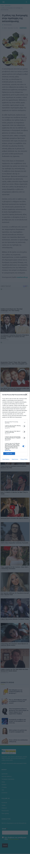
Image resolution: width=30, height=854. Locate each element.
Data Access (15, 459)
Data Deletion (5, 459)
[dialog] (15, 427)
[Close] (26, 394)
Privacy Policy (24, 459)
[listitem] (15, 422)
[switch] (24, 426)
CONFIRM (9, 453)
